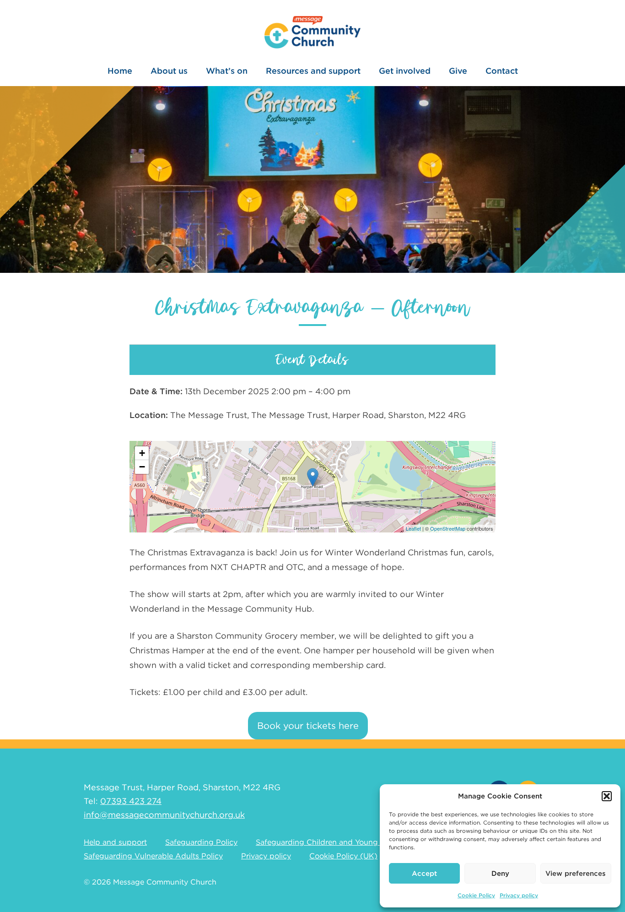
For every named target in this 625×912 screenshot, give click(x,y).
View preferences (575, 873)
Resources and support (313, 71)
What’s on (227, 71)
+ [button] (142, 453)
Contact (501, 71)
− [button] (142, 466)
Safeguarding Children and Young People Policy (342, 842)
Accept (424, 873)
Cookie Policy (476, 895)
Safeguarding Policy (201, 842)
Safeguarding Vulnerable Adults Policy (153, 856)
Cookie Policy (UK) (343, 856)
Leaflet (413, 528)
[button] (606, 796)
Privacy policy (519, 895)
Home (120, 71)
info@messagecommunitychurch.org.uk (164, 815)
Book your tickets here (308, 725)
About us (169, 71)
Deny (500, 873)
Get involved (405, 71)
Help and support (115, 842)
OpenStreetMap (447, 528)
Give (458, 71)
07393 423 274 (131, 801)
